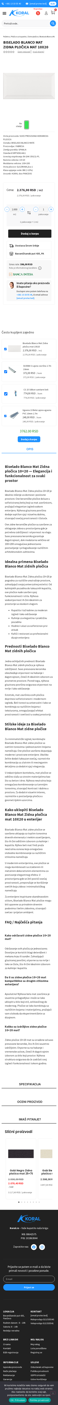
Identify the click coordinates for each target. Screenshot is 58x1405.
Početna (6, 36)
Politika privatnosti (39, 1400)
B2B (53, 3)
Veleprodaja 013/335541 (42, 1323)
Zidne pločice (33, 36)
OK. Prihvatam (17, 1400)
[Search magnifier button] (53, 23)
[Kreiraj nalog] (46, 13)
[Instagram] (42, 1247)
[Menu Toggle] (4, 13)
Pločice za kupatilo (18, 36)
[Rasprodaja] (38, 13)
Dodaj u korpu (30, 233)
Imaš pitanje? (38, 51)
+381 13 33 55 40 (24, 294)
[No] (53, 1392)
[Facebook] (34, 1247)
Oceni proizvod (24, 51)
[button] (39, 268)
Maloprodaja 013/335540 (42, 1319)
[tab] (29, 449)
